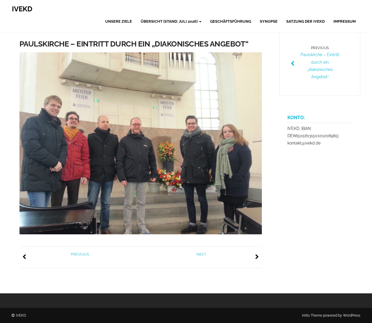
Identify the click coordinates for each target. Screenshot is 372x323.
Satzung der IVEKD (305, 21)
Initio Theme (312, 315)
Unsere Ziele (118, 21)
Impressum (344, 21)
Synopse (269, 21)
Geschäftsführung (230, 21)
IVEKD (22, 9)
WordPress (351, 315)
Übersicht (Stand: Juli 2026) (169, 21)
